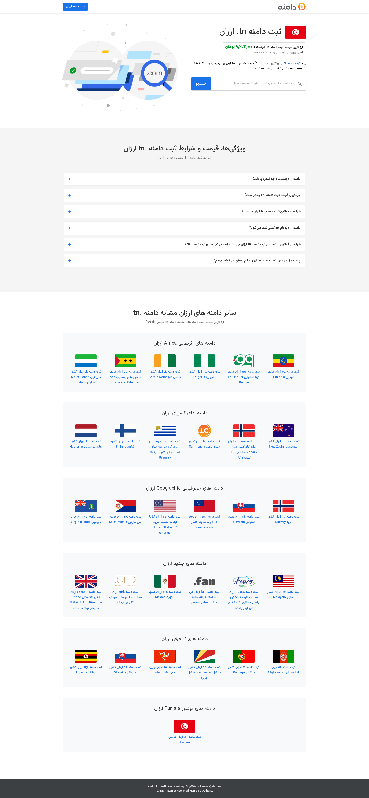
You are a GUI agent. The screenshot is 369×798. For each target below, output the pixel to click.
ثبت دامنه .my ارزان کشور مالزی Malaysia (283, 595)
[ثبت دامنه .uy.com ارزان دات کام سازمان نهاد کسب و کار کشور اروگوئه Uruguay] (165, 427)
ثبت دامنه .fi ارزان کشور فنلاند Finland (125, 444)
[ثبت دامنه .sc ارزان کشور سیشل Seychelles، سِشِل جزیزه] (204, 652)
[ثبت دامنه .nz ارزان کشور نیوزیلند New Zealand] (283, 427)
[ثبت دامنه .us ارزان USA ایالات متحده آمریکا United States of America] (165, 502)
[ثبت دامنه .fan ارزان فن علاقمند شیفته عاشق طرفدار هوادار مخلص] (204, 577)
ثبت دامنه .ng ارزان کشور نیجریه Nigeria (204, 374)
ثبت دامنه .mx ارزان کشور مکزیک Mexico (165, 595)
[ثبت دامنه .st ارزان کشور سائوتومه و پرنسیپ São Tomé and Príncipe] (125, 357)
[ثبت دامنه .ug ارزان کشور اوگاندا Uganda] (86, 652)
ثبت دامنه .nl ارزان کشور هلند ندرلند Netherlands (86, 444)
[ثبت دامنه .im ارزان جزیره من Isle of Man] (165, 652)
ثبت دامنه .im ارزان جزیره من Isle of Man (165, 670)
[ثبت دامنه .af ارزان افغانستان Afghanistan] (283, 652)
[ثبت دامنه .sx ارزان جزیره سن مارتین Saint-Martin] (125, 502)
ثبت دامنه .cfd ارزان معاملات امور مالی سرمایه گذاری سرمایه (125, 597)
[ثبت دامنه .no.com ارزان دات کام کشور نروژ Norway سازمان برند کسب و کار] (244, 427)
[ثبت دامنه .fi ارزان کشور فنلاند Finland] (125, 427)
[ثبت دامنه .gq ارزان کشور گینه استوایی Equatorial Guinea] (244, 357)
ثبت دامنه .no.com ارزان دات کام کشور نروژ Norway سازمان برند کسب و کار (244, 449)
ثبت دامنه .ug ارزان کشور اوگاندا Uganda (86, 670)
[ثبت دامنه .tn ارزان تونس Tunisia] (184, 722)
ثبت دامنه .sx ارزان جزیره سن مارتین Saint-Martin (125, 519)
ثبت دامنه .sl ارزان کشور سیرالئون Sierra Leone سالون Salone (85, 377)
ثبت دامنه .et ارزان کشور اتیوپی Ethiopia (283, 374)
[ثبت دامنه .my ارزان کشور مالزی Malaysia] (283, 577)
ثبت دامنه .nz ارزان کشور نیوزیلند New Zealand (283, 444)
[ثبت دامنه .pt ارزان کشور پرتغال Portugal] (244, 652)
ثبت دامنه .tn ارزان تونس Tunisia (184, 740)
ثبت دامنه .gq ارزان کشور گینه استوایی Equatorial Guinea (244, 377)
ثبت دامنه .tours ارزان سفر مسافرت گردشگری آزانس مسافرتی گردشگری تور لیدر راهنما (243, 600)
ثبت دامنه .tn (292, 63)
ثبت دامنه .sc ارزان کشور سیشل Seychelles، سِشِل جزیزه (204, 672)
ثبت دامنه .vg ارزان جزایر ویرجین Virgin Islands (86, 519)
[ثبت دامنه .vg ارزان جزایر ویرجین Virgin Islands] (86, 502)
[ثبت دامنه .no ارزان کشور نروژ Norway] (283, 502)
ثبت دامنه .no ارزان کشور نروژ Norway (283, 519)
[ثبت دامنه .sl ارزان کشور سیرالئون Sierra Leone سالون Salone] (86, 357)
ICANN (160, 791)
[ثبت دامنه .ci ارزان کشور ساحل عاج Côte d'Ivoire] (165, 357)
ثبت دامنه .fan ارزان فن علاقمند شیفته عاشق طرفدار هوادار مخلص (204, 597)
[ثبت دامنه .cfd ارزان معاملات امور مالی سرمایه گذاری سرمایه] (125, 577)
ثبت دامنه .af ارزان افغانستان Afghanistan (283, 670)
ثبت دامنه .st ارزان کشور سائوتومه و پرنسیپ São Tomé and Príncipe (125, 377)
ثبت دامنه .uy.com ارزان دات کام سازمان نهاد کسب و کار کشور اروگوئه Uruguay (164, 449)
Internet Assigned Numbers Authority (190, 791)
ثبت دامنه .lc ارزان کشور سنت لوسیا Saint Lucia (204, 444)
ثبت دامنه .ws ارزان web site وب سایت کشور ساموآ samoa (204, 522)
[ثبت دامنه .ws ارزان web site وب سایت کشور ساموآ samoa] (204, 502)
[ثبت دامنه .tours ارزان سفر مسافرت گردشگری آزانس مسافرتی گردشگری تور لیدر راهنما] (244, 577)
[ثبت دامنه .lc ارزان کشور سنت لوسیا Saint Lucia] (204, 427)
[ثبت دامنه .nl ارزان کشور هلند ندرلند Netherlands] (86, 427)
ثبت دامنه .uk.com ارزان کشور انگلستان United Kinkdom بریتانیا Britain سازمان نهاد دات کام (86, 600)
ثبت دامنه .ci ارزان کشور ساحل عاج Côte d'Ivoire (165, 374)
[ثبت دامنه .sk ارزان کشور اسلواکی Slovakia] (244, 502)
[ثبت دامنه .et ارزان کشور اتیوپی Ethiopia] (283, 357)
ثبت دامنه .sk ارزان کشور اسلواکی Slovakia (244, 519)
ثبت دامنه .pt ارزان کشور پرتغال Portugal (243, 670)
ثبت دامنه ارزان (163, 786)
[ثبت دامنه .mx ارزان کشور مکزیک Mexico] (165, 577)
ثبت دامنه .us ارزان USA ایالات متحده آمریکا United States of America (164, 525)
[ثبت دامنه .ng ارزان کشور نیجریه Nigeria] (204, 357)
